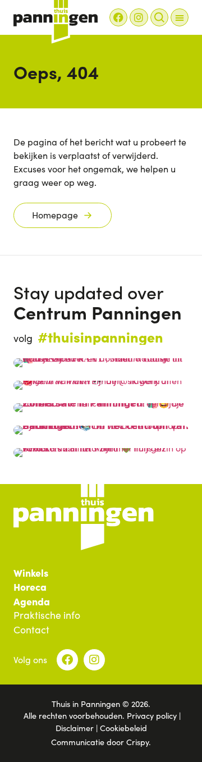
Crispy (137, 741)
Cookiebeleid (123, 727)
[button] (180, 17)
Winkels (30, 573)
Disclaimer (75, 727)
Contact (31, 630)
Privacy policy (152, 715)
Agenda (31, 601)
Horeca (30, 587)
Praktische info (46, 615)
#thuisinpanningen (100, 336)
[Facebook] (118, 17)
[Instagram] (139, 17)
